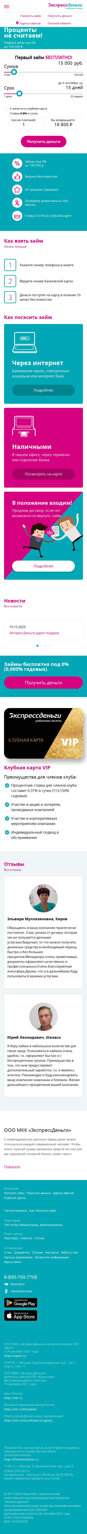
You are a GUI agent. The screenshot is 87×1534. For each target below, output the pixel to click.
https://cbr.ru (13, 1398)
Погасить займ (30, 16)
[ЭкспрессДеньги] (65, 6)
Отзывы (37, 1252)
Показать (12, 1166)
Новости (26, 1238)
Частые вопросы (15, 1210)
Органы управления (18, 1257)
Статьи (39, 1238)
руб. (78, 63)
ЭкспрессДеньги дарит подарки (34, 633)
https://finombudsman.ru (21, 1459)
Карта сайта (12, 1262)
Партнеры (11, 1238)
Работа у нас (69, 1252)
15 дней (74, 87)
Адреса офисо (30, 23)
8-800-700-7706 (20, 1277)
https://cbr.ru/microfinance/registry (28, 1420)
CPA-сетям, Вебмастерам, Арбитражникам (33, 1225)
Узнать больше (15, 246)
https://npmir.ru (15, 1356)
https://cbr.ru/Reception (20, 1409)
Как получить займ (43, 1210)
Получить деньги (60, 16)
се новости (13, 606)
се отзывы (12, 870)
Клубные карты (14, 1198)
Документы (22, 1252)
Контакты (52, 1252)
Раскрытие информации (52, 1257)
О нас (8, 1252)
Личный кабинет (59, 23)
